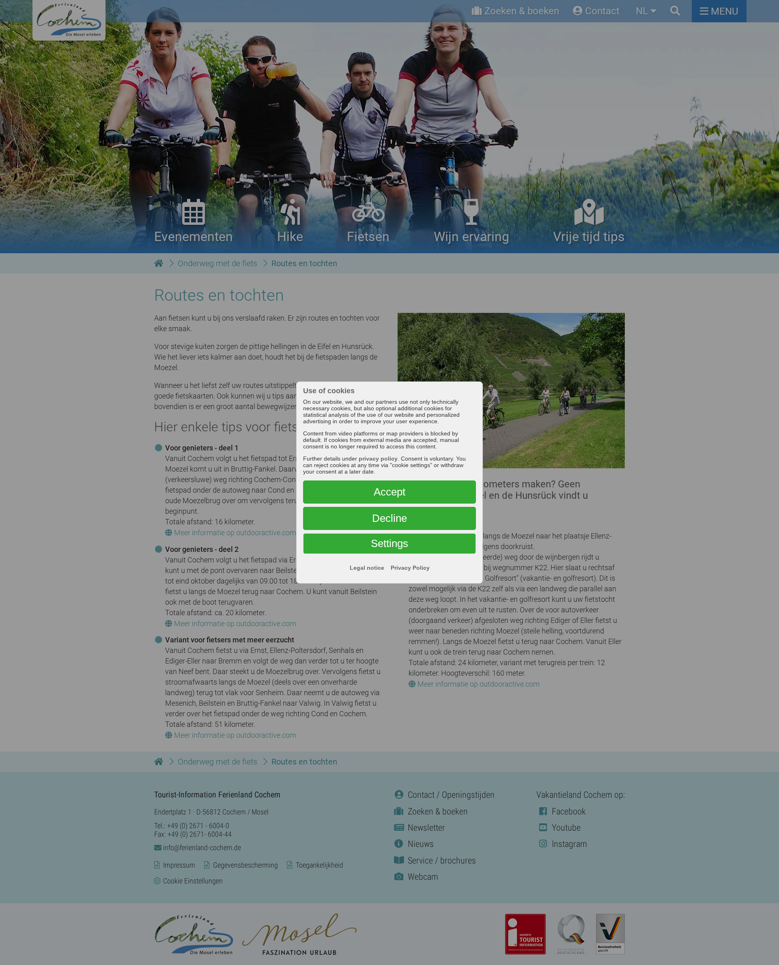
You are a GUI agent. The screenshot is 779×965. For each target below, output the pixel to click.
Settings (389, 543)
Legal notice (367, 567)
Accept (389, 492)
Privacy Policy (410, 567)
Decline (389, 518)
